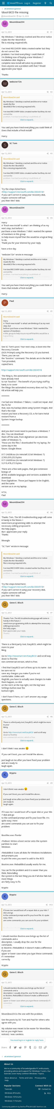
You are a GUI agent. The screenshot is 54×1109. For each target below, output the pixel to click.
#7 (51, 613)
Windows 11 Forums (13, 1101)
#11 (50, 982)
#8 (51, 717)
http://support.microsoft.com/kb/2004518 (23, 191)
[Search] (50, 3)
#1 (51, 32)
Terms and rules (26, 1078)
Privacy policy (40, 1078)
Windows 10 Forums (13, 1097)
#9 (51, 783)
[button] (3, 3)
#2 (51, 92)
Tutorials (8, 1089)
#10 (50, 905)
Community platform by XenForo (24, 1107)
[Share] (47, 32)
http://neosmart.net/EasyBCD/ (22, 655)
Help (7, 1080)
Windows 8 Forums (12, 1093)
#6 (51, 512)
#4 (51, 218)
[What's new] (45, 3)
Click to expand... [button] (27, 119)
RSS (49, 1093)
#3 (51, 153)
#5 (51, 311)
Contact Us (46, 1089)
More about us (11, 1078)
